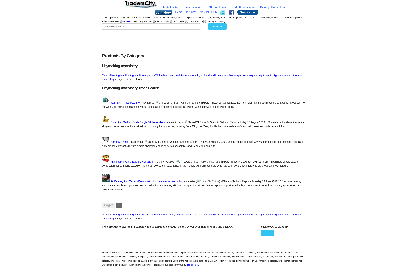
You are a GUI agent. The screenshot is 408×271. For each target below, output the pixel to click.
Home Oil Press (119, 142)
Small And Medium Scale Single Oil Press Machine (139, 122)
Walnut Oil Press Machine (125, 102)
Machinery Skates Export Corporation (132, 161)
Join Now (191, 12)
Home (178, 12)
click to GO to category (274, 226)
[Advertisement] (179, 40)
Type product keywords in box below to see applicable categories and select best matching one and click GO (167, 226)
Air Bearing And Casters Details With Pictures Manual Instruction (146, 181)
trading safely (193, 265)
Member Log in (208, 12)
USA (129, 21)
